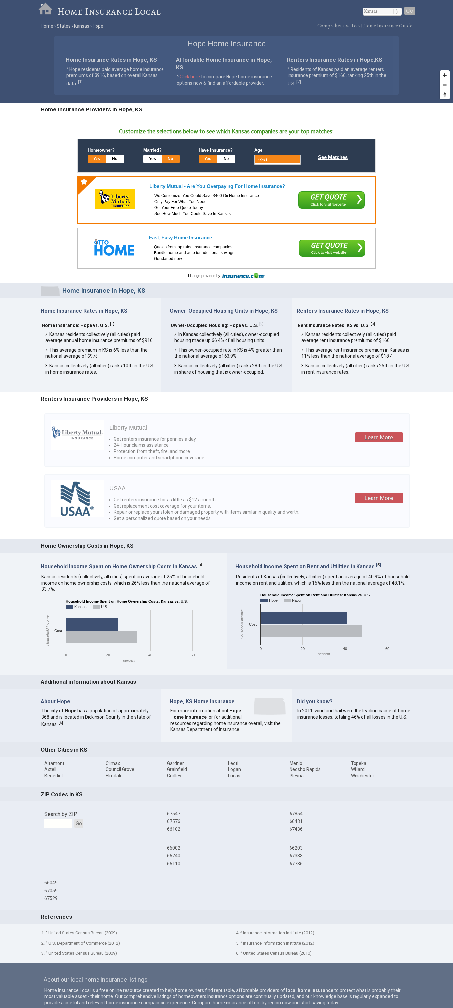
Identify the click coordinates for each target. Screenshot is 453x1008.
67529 (51, 898)
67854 (296, 813)
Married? (152, 150)
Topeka (358, 763)
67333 (296, 855)
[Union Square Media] (114, 247)
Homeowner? (101, 150)
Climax (113, 763)
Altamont (54, 763)
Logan (234, 769)
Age (258, 150)
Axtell (50, 769)
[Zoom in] (445, 75)
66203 (296, 848)
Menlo (296, 763)
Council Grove (120, 769)
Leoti (233, 763)
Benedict (53, 775)
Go (409, 11)
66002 (173, 848)
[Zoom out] (445, 85)
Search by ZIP (60, 814)
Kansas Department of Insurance (204, 729)
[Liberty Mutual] (115, 199)
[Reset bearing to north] (445, 94)
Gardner (175, 763)
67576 (173, 821)
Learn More (379, 437)
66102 (173, 829)
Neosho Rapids (305, 769)
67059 (51, 890)
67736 (296, 863)
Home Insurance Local (109, 11)
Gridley (174, 775)
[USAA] (77, 515)
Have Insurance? (216, 150)
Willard (358, 769)
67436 (296, 829)
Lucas (234, 775)
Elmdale (114, 775)
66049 (51, 882)
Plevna (297, 775)
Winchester (362, 775)
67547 (173, 813)
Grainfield (177, 769)
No (114, 158)
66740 (173, 855)
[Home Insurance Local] (47, 11)
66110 (173, 863)
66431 (296, 821)
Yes (96, 158)
